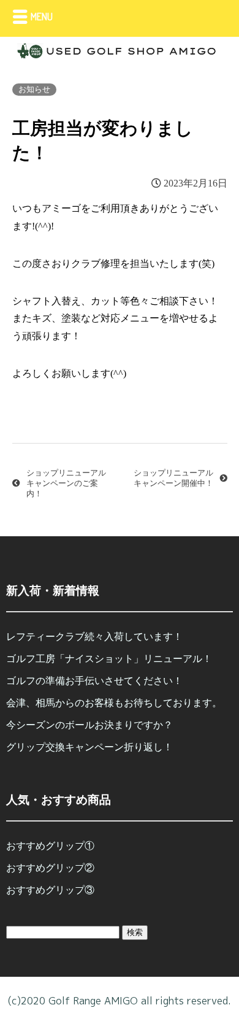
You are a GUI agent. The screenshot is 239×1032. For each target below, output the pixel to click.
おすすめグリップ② (50, 868)
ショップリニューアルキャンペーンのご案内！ (66, 483)
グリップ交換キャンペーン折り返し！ (89, 747)
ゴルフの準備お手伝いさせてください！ (94, 681)
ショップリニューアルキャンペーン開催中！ (173, 478)
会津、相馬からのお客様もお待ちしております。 (114, 703)
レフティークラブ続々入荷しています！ (94, 636)
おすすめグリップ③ (50, 890)
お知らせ (34, 89)
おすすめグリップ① (50, 846)
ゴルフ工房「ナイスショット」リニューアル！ (109, 658)
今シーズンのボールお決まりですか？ (89, 725)
